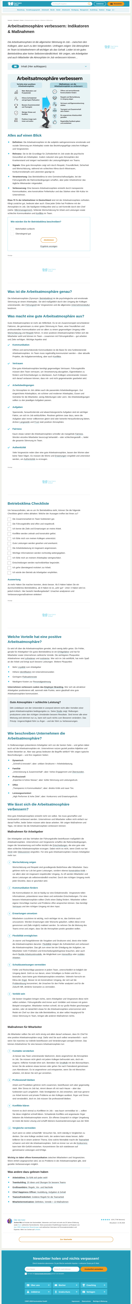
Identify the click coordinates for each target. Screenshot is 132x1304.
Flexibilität (46, 944)
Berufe (52, 10)
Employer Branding (53, 687)
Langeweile (24, 422)
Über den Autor (19, 1220)
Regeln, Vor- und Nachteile (32, 1187)
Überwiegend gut (23, 234)
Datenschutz (86, 1301)
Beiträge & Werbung (100, 1301)
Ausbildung (93, 10)
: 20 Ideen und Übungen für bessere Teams (39, 1182)
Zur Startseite (66, 1239)
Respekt (30, 333)
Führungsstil (31, 305)
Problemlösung (19, 983)
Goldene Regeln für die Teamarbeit (38, 1197)
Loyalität (21, 667)
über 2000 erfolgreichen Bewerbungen (26, 1227)
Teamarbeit (84, 1140)
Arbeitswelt (45, 10)
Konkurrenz (82, 1143)
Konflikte (40, 213)
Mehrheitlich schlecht (25, 229)
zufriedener (30, 658)
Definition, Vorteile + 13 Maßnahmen (40, 1202)
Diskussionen (24, 852)
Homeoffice (67, 954)
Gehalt (58, 10)
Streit (10, 852)
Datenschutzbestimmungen (43, 1273)
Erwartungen (60, 456)
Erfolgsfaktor (63, 652)
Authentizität (29, 459)
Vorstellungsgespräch (33, 10)
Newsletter (118, 4)
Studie (59, 711)
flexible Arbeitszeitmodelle (30, 954)
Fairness (79, 434)
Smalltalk (64, 1063)
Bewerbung (20, 10)
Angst (24, 980)
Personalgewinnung (42, 682)
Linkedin (37, 1229)
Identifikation (25, 672)
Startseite (10, 20)
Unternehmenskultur (80, 305)
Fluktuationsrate (29, 677)
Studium (101, 10)
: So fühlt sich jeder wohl (29, 1177)
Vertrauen (16, 906)
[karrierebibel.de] (15, 4)
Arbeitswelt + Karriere (19, 20)
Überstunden (78, 772)
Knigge (108, 10)
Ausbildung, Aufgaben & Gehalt (39, 1192)
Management (84, 10)
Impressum (76, 1301)
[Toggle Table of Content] (49, 66)
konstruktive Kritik (77, 870)
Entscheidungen (60, 845)
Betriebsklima (46, 298)
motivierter (45, 658)
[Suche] (89, 4)
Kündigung (74, 10)
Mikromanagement (23, 210)
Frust (36, 422)
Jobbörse (100, 4)
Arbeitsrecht (66, 10)
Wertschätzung (14, 333)
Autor (19, 1225)
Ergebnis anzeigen (48, 246)
